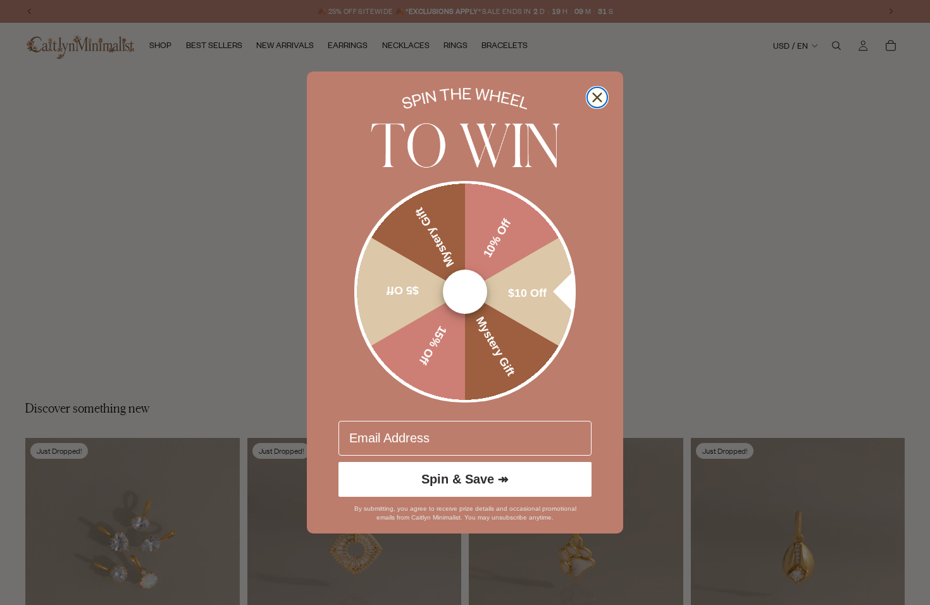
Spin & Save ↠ (465, 479)
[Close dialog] (597, 97)
